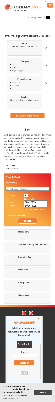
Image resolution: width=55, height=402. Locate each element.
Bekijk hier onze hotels (28, 115)
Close (24, 373)
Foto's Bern (11, 165)
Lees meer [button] (15, 398)
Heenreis (11, 202)
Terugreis (11, 205)
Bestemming (11, 182)
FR (51, 1)
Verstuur (24, 362)
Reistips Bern (12, 168)
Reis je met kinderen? (17, 215)
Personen (11, 195)
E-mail (24, 352)
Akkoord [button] (42, 392)
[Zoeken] (48, 17)
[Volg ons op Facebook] (24, 312)
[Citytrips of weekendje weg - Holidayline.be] (23, 7)
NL (46, 1)
